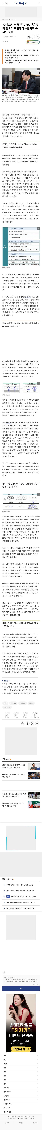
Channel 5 (7, 1108)
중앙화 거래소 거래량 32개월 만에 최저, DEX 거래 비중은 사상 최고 (21, 693)
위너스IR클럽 (7, 1112)
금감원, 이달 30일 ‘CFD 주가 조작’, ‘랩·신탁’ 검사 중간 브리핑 (21, 690)
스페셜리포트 (7, 1104)
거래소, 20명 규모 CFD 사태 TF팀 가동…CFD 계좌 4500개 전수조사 (21, 684)
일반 (15, 19)
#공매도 (31, 703)
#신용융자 (13, 703)
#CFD (5, 703)
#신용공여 (22, 703)
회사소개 (7, 1123)
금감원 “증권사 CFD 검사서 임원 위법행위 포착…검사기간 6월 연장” (21, 687)
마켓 (10, 19)
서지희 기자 (5, 41)
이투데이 (4, 19)
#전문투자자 (7, 707)
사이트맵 (35, 1123)
